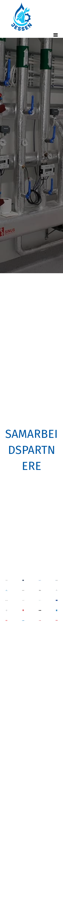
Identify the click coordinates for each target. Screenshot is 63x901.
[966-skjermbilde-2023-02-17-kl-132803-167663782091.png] (56, 590)
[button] (55, 35)
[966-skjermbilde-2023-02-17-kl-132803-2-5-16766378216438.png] (56, 610)
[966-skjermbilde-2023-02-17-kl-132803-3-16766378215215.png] (56, 600)
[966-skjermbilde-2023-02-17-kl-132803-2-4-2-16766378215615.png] (56, 620)
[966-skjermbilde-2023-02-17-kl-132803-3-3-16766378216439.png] (6, 610)
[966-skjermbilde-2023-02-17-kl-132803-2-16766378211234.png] (6, 600)
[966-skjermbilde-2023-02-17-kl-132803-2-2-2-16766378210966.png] (23, 610)
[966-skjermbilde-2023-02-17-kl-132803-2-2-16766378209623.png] (23, 600)
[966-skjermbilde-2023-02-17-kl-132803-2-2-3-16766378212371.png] (6, 620)
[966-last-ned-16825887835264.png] (6, 580)
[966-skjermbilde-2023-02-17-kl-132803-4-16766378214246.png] (23, 620)
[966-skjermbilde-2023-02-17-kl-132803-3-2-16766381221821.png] (23, 580)
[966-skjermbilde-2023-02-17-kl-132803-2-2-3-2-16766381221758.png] (40, 580)
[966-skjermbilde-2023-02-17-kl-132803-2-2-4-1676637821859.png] (6, 590)
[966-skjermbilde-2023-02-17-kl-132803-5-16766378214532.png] (40, 610)
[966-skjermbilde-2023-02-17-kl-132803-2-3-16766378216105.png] (40, 600)
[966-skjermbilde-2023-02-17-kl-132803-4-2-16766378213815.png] (23, 590)
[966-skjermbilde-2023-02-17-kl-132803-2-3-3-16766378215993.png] (40, 590)
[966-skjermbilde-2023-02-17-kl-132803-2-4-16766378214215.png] (40, 620)
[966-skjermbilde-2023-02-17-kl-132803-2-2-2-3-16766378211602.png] (56, 580)
